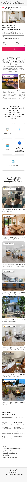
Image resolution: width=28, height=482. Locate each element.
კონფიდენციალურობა (10, 474)
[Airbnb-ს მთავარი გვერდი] (3, 8)
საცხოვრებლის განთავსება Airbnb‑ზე (13, 8)
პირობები (20, 474)
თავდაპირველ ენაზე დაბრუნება (17, 3)
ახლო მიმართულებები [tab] (8, 417)
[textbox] (7, 44)
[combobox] (13, 39)
